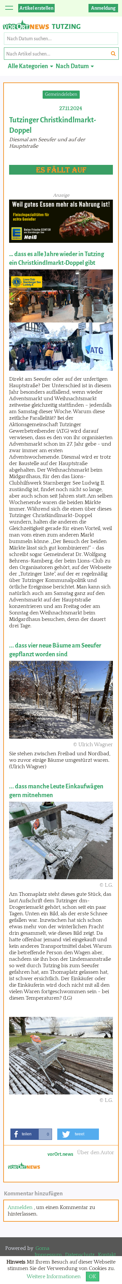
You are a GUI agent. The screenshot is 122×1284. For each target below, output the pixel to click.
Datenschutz (80, 1255)
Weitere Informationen (54, 1276)
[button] (31, 1134)
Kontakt (107, 1255)
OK (92, 1276)
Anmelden (20, 1207)
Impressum (48, 1255)
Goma (42, 1248)
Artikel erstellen (36, 8)
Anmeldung (103, 8)
